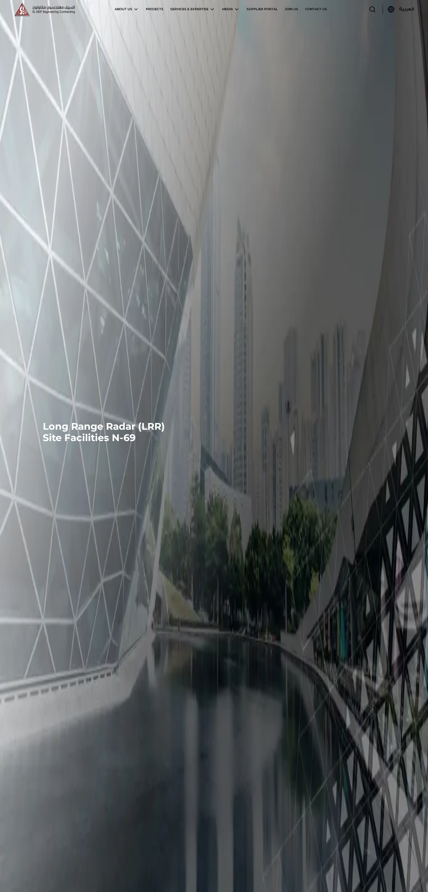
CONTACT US (316, 9)
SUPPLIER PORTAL (262, 9)
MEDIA (228, 9)
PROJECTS (154, 9)
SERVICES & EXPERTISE (189, 9)
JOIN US (291, 9)
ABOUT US (124, 9)
